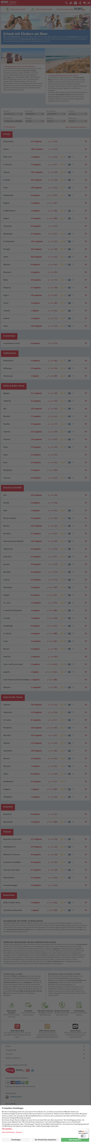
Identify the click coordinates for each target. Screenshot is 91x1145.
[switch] (83, 1136)
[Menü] (87, 1129)
